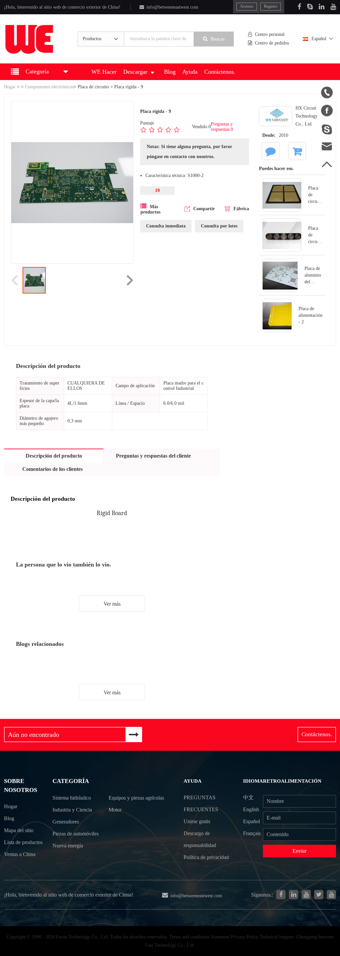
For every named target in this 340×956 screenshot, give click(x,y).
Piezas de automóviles (75, 833)
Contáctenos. (219, 71)
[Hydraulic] (306, 894)
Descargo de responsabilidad (200, 839)
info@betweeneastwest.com (172, 7)
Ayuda (190, 71)
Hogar (10, 86)
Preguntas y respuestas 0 (222, 127)
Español (318, 38)
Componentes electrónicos (49, 86)
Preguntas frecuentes (201, 803)
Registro (270, 6)
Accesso (246, 6)
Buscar (218, 39)
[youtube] (331, 894)
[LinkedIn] (321, 6)
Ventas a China (20, 854)
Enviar (299, 851)
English (251, 809)
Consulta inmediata (166, 225)
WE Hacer (104, 71)
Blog (170, 71)
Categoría (70, 781)
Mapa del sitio (19, 830)
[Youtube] (333, 6)
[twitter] (318, 894)
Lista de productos (23, 842)
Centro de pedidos (272, 43)
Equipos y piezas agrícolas (136, 798)
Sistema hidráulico (71, 798)
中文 (248, 797)
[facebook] (281, 894)
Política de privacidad (206, 857)
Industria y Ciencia (72, 810)
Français (252, 833)
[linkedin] (293, 894)
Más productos (150, 209)
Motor (115, 810)
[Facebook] (299, 6)
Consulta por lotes (219, 225)
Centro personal (270, 34)
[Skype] (310, 6)
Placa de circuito (93, 86)
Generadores (65, 822)
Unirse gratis (197, 821)
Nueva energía (67, 845)
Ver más (112, 604)
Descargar (135, 71)
